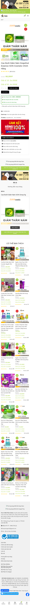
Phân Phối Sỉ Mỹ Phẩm (12, 590)
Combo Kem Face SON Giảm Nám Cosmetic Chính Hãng (7, 295)
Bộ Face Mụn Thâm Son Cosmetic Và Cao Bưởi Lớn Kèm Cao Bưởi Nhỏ (7, 390)
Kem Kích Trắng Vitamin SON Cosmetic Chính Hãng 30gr (7, 422)
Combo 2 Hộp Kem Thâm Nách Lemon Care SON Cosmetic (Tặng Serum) (21, 326)
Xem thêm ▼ (15, 227)
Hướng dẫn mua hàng (6, 556)
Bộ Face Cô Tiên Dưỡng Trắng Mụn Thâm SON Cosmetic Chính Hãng (21, 484)
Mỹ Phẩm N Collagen (6, 571)
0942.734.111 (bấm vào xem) (10, 593)
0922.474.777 (5, 525)
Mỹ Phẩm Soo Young (6, 569)
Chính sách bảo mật (6, 549)
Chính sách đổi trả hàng (7, 544)
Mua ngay (5, 92)
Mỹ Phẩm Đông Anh (6, 567)
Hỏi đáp (3, 558)
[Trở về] (2, 19)
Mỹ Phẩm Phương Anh (6, 566)
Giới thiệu (3, 542)
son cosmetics (17, 117)
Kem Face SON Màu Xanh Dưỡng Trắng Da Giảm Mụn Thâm (22, 453)
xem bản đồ (4, 522)
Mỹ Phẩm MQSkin (5, 564)
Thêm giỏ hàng (13, 88)
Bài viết (3, 553)
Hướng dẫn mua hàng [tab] (15, 186)
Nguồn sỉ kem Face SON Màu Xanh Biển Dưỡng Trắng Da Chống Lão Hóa (21, 264)
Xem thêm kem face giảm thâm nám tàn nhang (15, 233)
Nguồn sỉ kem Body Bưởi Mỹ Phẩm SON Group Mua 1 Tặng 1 (21, 359)
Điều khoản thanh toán (6, 561)
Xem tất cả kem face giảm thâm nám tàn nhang (15, 168)
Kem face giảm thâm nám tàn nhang (16, 114)
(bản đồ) (23, 11)
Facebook (6, 590)
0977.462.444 (13, 10)
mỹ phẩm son (9, 117)
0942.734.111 (6, 10)
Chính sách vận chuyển (7, 547)
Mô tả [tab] (15, 182)
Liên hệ (3, 551)
